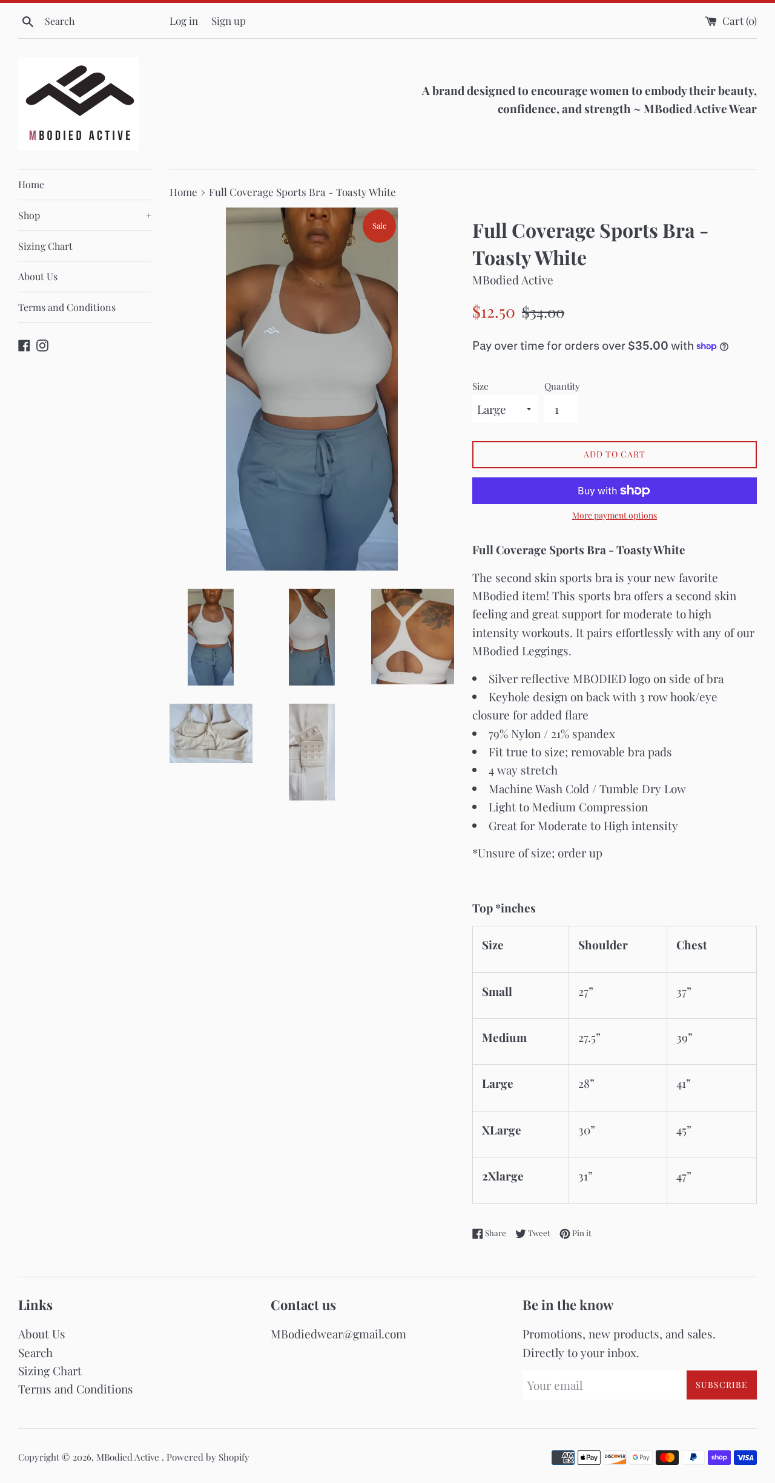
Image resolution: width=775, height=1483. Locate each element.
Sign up (228, 20)
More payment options (614, 515)
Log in (184, 20)
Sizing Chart (45, 246)
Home (31, 184)
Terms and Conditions (67, 307)
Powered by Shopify (208, 1457)
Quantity (562, 386)
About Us (38, 276)
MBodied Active (129, 1457)
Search (35, 1352)
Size (480, 386)
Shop (84, 215)
